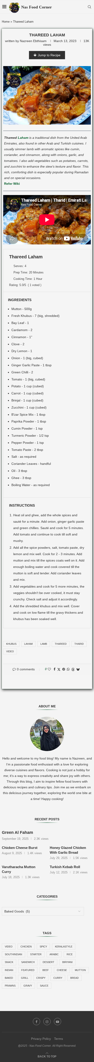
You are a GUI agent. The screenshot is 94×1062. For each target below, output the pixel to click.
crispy (40, 977)
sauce (44, 985)
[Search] (89, 6)
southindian (13, 954)
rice (70, 954)
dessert (48, 962)
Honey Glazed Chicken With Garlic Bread (68, 850)
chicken (26, 946)
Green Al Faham (17, 832)
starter (36, 954)
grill (24, 977)
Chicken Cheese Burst (19, 848)
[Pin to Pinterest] (63, 669)
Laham (23, 137)
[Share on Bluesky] (78, 669)
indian (9, 970)
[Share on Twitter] (58, 669)
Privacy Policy (41, 1039)
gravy (28, 985)
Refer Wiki (12, 183)
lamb (43, 643)
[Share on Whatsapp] (68, 669)
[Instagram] (47, 1021)
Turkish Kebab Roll (65, 867)
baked (9, 977)
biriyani (67, 962)
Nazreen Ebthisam (33, 41)
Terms (58, 1039)
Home (6, 21)
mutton (80, 970)
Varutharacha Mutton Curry (18, 869)
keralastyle (63, 946)
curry (57, 977)
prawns (10, 985)
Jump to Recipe (49, 55)
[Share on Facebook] (54, 669)
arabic (54, 954)
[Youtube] (57, 1021)
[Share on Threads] (73, 669)
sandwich (28, 962)
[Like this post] (49, 669)
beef (45, 970)
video (10, 651)
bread (74, 977)
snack (9, 962)
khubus (11, 643)
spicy (43, 946)
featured (27, 970)
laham (28, 643)
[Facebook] (36, 1021)
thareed (61, 643)
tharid (79, 643)
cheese (62, 970)
